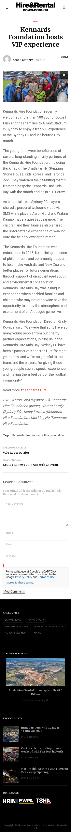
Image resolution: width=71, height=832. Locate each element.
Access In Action (13, 620)
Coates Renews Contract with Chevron (30, 465)
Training (36, 633)
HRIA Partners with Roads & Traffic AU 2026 (40, 729)
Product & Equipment (16, 633)
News (36, 21)
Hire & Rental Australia (17, 627)
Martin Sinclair (30, 700)
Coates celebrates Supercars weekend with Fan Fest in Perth (42, 750)
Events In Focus (35, 620)
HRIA (64, 56)
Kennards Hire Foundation (48, 435)
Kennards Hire (35, 390)
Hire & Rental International (49, 627)
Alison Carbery (23, 60)
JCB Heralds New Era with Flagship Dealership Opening (44, 770)
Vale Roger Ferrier (16, 452)
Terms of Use (46, 577)
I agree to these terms (19, 582)
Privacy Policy (23, 577)
